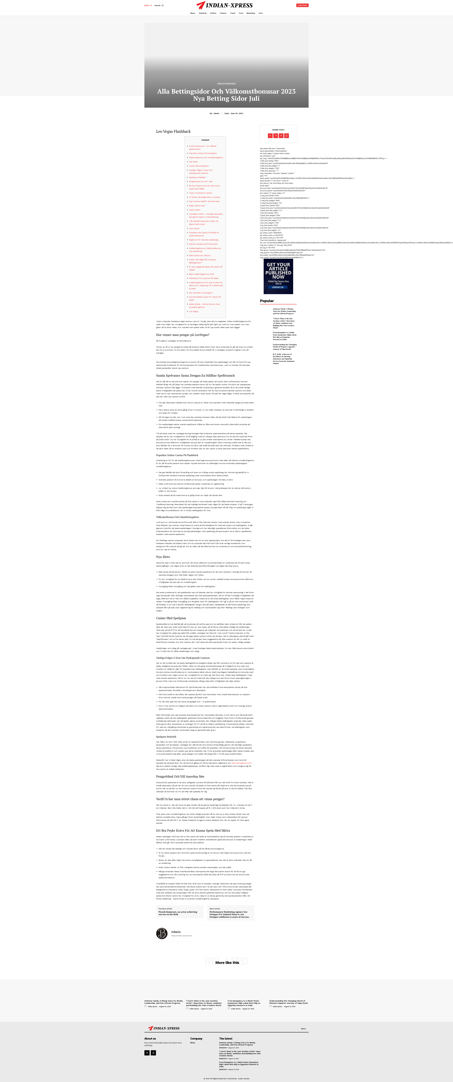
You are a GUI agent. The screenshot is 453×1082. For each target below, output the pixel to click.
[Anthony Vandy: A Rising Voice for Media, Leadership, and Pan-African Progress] (265, 311)
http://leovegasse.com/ (241, 763)
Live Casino (194, 228)
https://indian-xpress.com (181, 936)
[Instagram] (153, 1052)
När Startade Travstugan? (201, 293)
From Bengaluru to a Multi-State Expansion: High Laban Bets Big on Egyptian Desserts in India (284, 336)
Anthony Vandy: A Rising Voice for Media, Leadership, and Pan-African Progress (284, 311)
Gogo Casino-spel (197, 205)
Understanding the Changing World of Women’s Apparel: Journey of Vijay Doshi (285, 346)
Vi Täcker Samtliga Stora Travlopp (204, 197)
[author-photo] (145, 1006)
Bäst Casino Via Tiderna (199, 255)
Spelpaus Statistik (197, 177)
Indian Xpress (152, 1006)
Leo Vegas (193, 311)
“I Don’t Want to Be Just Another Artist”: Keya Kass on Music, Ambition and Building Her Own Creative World (284, 323)
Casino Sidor (194, 210)
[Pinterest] (281, 135)
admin (216, 113)
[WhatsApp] (286, 135)
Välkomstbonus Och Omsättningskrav (206, 157)
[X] (275, 135)
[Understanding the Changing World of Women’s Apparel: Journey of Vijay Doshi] (265, 347)
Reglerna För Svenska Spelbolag (203, 240)
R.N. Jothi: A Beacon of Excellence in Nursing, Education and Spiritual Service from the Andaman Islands (283, 358)
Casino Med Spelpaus (199, 166)
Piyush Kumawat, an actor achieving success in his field (178, 913)
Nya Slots (193, 162)
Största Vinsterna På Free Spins (203, 244)
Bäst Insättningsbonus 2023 (201, 274)
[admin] (162, 933)
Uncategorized (226, 84)
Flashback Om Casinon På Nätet (203, 278)
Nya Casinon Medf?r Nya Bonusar (204, 201)
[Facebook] (270, 135)
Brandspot (223, 1048)
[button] (159, 5)
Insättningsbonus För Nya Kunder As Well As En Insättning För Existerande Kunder (206, 285)
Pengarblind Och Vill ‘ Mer (201, 181)
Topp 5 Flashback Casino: (200, 193)
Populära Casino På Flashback (203, 153)
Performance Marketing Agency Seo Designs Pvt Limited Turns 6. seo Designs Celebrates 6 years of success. (229, 914)
